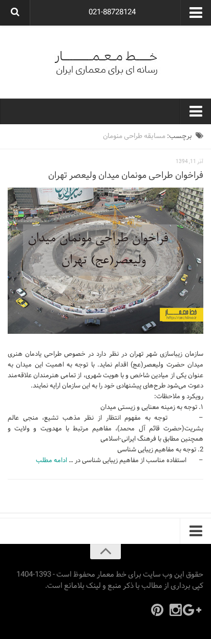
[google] (194, 610)
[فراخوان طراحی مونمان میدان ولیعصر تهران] (105, 261)
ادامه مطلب (51, 460)
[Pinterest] (157, 610)
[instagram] (175, 610)
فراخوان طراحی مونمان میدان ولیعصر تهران (125, 176)
